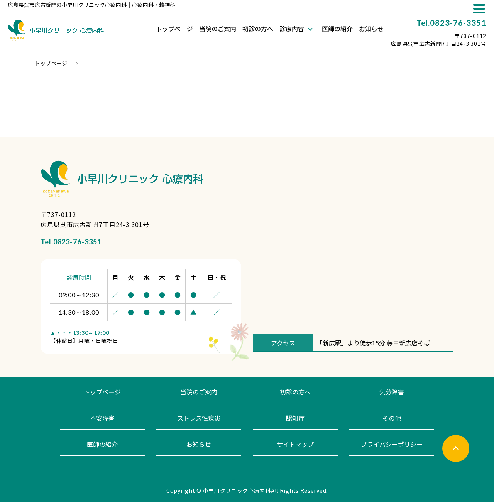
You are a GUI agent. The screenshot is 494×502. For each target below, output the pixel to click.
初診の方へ (257, 29)
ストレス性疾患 (198, 418)
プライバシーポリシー (392, 444)
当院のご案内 (217, 29)
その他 (391, 418)
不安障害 (102, 418)
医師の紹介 (337, 29)
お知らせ (371, 29)
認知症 (295, 418)
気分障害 (391, 391)
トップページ (174, 29)
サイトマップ (295, 444)
